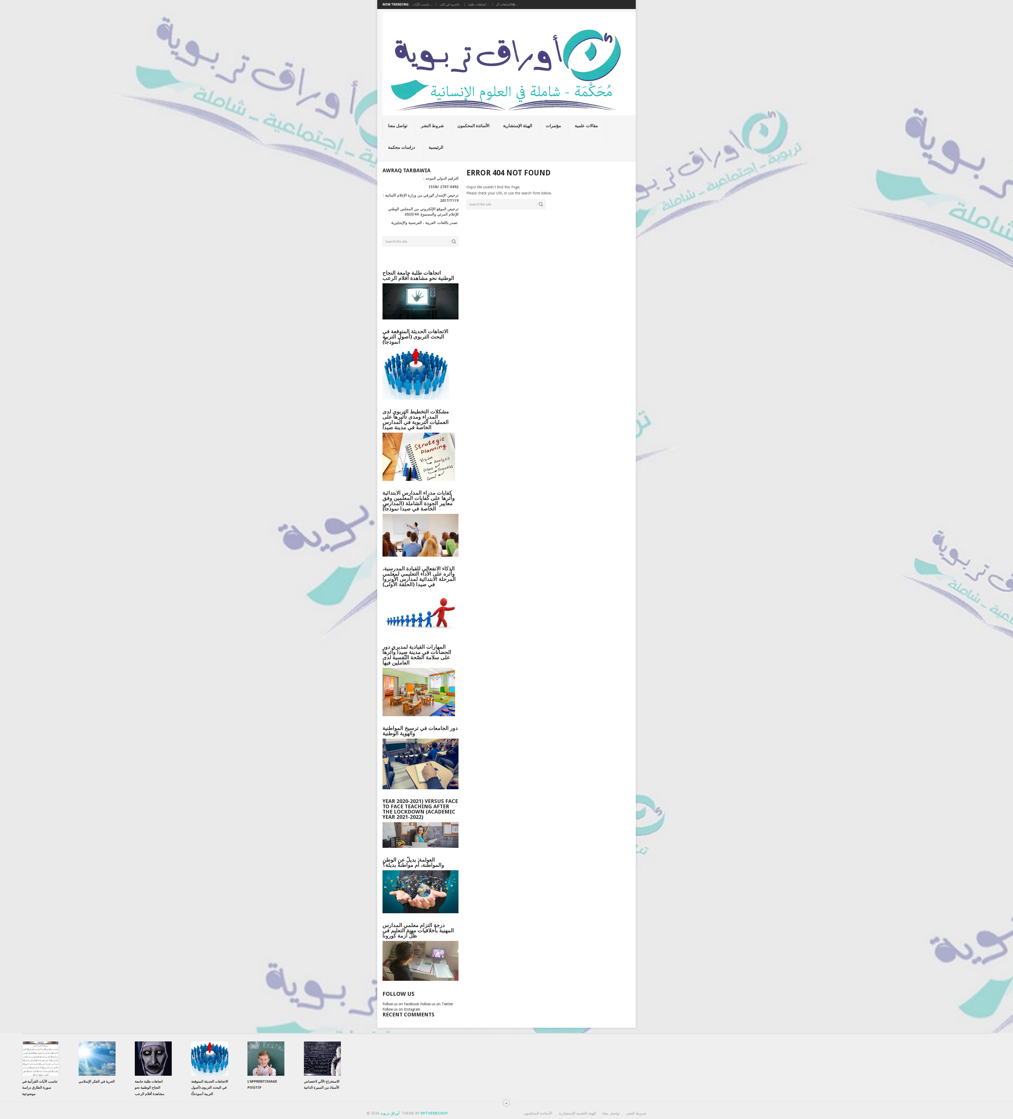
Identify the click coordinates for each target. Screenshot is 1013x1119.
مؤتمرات (553, 125)
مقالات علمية (586, 125)
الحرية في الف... (450, 4)
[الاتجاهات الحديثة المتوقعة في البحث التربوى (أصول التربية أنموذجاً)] (209, 1058)
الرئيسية (436, 147)
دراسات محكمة (401, 147)
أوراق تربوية (389, 1113)
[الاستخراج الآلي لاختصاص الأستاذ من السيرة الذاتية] (322, 1058)
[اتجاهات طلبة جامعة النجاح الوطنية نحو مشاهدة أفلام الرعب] (153, 1058)
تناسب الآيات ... (423, 4)
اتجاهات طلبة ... (478, 4)
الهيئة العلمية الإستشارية (577, 1113)
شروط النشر (432, 125)
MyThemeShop (434, 1113)
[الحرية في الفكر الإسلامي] (97, 1058)
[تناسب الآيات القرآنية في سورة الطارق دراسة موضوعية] (40, 1058)
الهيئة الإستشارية (517, 125)
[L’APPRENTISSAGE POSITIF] (265, 1058)
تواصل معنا (397, 125)
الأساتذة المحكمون (473, 125)
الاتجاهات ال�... (507, 4)
